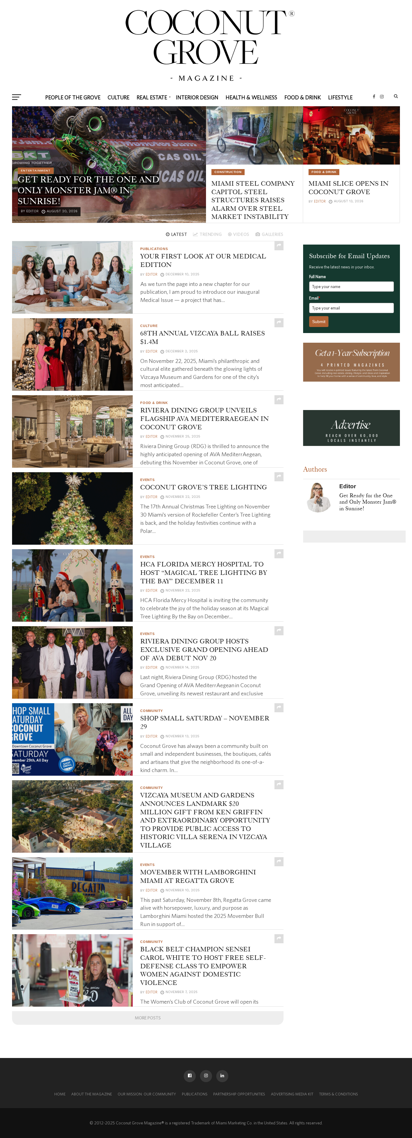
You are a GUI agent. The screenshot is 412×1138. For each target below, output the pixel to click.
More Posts (148, 1017)
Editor (320, 201)
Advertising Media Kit (292, 1094)
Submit (318, 321)
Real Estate (152, 97)
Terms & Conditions (338, 1094)
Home (59, 1094)
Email (314, 298)
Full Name (317, 276)
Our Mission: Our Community (147, 1094)
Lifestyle (340, 97)
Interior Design (197, 97)
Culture (118, 97)
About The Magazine (91, 1094)
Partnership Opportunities (239, 1094)
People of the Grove (72, 97)
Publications (195, 1094)
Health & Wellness (251, 97)
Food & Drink (302, 97)
